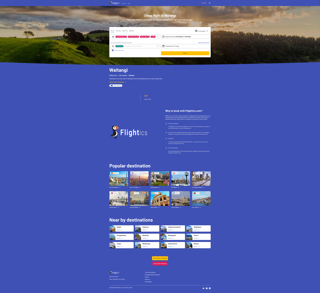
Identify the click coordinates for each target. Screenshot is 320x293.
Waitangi (131, 75)
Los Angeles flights (197, 187)
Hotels (124, 3)
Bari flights (174, 187)
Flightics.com (113, 75)
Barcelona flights (113, 187)
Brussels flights (134, 207)
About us (147, 279)
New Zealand (123, 75)
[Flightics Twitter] (203, 288)
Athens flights (175, 207)
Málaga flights (154, 187)
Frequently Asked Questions (152, 274)
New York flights (134, 187)
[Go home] (114, 272)
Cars (129, 3)
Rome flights (154, 207)
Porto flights (195, 207)
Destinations (148, 281)
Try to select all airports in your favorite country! (121, 42)
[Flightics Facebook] (210, 288)
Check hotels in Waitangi (116, 82)
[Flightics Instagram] (207, 288)
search (118, 230)
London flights (113, 207)
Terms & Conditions (150, 272)
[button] (209, 3)
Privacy (147, 277)
